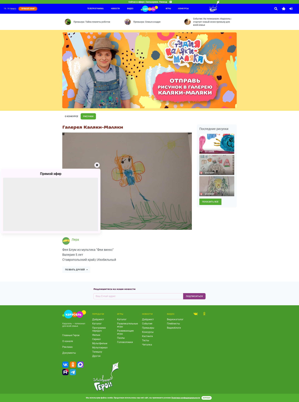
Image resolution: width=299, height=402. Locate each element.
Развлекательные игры (127, 325)
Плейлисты (173, 323)
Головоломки (125, 342)
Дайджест (98, 319)
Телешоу (97, 351)
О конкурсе (71, 116)
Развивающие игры (125, 332)
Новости (115, 8)
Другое (96, 355)
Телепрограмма (95, 8)
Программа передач (99, 329)
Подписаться (194, 296)
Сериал (96, 339)
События (147, 323)
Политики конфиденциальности (185, 398)
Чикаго (13, 8)
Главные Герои (70, 335)
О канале (67, 341)
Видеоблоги (174, 327)
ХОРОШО (206, 398)
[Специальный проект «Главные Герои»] (204, 6)
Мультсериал (99, 347)
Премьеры (148, 327)
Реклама (67, 346)
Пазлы (121, 337)
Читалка (147, 344)
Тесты (145, 340)
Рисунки (88, 116)
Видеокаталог (175, 319)
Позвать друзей (75, 269)
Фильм (96, 334)
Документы (69, 352)
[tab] (195, 313)
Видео (130, 8)
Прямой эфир (50, 174)
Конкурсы (183, 8)
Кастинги (147, 336)
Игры (168, 8)
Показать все (210, 201)
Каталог (97, 323)
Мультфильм (99, 343)
